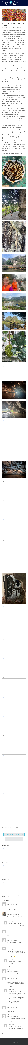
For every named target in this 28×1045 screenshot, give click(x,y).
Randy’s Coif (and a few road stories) (14, 834)
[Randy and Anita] (10, 3)
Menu (25, 3)
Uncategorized (9, 827)
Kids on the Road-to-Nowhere (14, 838)
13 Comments (18, 27)
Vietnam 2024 (15, 827)
